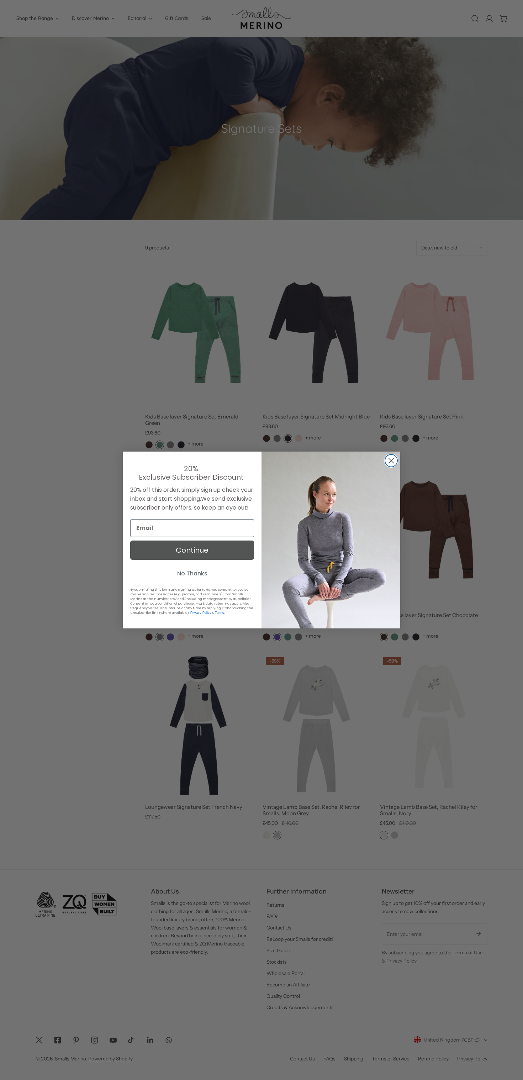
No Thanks (192, 573)
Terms (219, 613)
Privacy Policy (200, 613)
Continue (192, 550)
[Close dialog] (391, 460)
